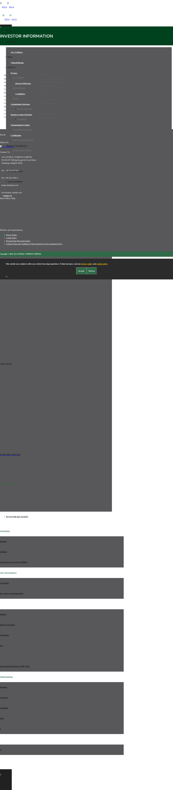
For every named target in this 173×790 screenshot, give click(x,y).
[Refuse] (7, 276)
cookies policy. (102, 264)
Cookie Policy (11, 238)
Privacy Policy (11, 235)
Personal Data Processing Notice (18, 241)
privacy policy (87, 264)
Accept (81, 271)
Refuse (92, 271)
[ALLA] (7, 7)
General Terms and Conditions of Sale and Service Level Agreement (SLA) (34, 244)
